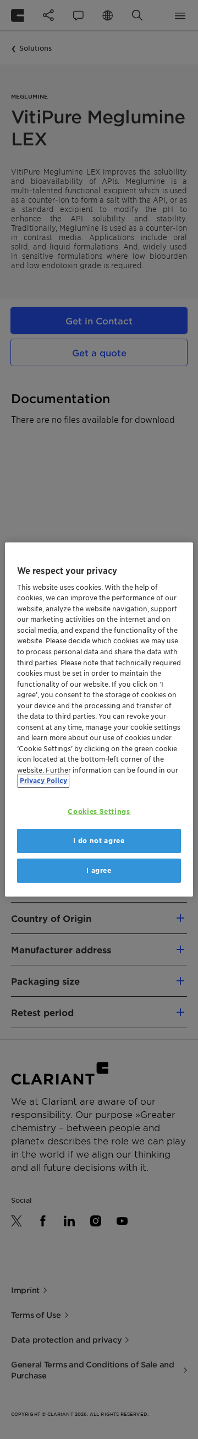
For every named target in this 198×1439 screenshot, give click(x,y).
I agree (99, 870)
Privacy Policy (43, 780)
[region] (99, 719)
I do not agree (98, 840)
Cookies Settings (99, 811)
